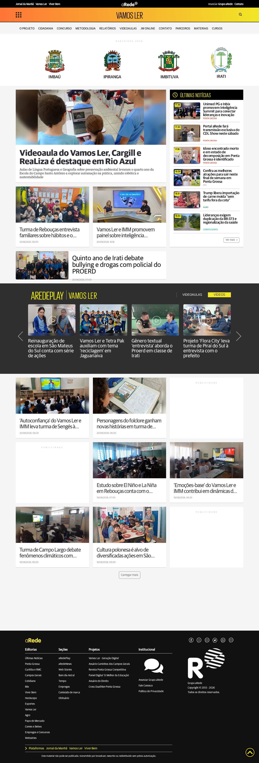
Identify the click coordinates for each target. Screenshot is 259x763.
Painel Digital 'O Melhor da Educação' (109, 675)
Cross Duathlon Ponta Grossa (104, 687)
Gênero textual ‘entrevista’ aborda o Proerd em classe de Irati (152, 348)
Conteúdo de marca (69, 692)
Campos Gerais (33, 675)
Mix (27, 687)
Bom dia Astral (67, 675)
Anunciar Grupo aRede (151, 680)
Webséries (31, 738)
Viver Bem (30, 692)
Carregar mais (129, 574)
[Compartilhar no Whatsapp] (223, 640)
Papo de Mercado (34, 721)
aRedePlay (64, 658)
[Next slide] (238, 336)
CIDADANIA (45, 28)
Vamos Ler (30, 709)
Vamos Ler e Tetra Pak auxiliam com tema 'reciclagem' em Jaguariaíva (102, 348)
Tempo (62, 681)
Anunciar (220, 4)
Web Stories (65, 669)
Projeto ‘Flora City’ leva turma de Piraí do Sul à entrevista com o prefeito (206, 348)
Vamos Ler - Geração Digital (104, 658)
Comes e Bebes (33, 726)
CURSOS (217, 28)
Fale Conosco (146, 685)
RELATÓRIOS (107, 28)
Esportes (30, 704)
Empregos (64, 687)
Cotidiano (30, 681)
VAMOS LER (129, 15)
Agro (27, 715)
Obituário (64, 698)
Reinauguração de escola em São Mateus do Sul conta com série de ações (51, 348)
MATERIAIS (201, 28)
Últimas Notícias (34, 658)
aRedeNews (65, 664)
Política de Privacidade (151, 691)
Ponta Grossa (32, 664)
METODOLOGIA (85, 28)
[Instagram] (199, 640)
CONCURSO (64, 28)
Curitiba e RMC (33, 669)
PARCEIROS (183, 28)
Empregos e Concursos (37, 732)
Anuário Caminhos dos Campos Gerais (109, 664)
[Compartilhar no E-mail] (231, 640)
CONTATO (165, 28)
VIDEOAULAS (128, 28)
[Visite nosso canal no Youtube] (207, 640)
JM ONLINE (147, 28)
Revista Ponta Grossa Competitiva (107, 669)
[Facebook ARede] (191, 640)
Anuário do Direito (98, 681)
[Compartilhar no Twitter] (215, 640)
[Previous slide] (20, 336)
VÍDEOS (219, 294)
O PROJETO (27, 28)
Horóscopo (31, 698)
